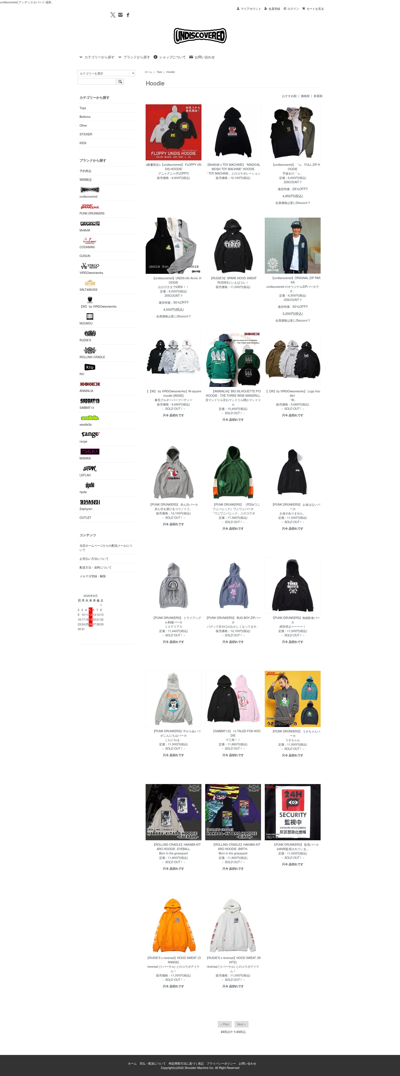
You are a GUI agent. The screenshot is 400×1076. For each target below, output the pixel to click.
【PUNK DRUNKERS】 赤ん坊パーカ (173, 504)
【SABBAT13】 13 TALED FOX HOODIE (236, 733)
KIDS (83, 143)
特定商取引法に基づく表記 (186, 1063)
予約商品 (85, 171)
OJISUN (85, 256)
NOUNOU (86, 323)
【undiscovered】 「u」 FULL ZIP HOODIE (296, 166)
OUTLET (85, 517)
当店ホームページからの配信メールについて (106, 547)
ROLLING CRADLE (92, 357)
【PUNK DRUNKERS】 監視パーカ (296, 844)
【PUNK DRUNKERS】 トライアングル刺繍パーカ (176, 620)
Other (83, 125)
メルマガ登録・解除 (93, 576)
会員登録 (274, 8)
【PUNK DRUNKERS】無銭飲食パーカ (296, 620)
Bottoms (85, 117)
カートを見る (315, 8)
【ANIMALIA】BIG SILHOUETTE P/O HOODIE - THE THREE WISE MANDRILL (233, 393)
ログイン (293, 8)
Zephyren (86, 509)
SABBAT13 (87, 407)
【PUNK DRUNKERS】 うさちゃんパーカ (295, 733)
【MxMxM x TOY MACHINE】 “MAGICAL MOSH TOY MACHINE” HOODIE (233, 166)
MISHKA (85, 458)
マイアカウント (251, 8)
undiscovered (88, 196)
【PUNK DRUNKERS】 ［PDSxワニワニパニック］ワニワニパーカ (236, 506)
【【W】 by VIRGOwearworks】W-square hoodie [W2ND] (173, 393)
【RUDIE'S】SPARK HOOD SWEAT (233, 278)
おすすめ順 (289, 96)
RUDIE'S (85, 340)
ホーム (148, 72)
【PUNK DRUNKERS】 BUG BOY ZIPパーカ (233, 620)
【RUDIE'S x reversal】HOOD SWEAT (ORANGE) (173, 960)
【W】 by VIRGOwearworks (98, 306)
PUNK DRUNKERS (92, 213)
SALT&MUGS (88, 289)
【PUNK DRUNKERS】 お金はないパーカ (295, 506)
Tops (159, 72)
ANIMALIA (86, 391)
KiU (82, 374)
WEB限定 (86, 179)
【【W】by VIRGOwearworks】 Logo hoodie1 (292, 393)
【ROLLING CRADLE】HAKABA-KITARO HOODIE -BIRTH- (236, 846)
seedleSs (86, 424)
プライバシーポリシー (221, 1063)
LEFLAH (85, 475)
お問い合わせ (205, 57)
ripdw (83, 492)
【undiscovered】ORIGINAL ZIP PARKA (295, 280)
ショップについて (172, 57)
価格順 (305, 96)
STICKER (86, 134)
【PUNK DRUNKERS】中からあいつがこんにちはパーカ (176, 733)
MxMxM (85, 230)
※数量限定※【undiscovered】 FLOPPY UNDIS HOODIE (173, 166)
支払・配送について (153, 1063)
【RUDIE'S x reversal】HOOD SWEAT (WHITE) (233, 960)
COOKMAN (87, 247)
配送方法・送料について (96, 567)
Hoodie (170, 72)
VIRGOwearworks (91, 273)
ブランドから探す (137, 57)
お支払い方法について (94, 558)
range (83, 441)
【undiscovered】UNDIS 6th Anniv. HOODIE (176, 280)
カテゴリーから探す (100, 57)
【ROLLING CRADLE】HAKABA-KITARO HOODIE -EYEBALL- (176, 846)
